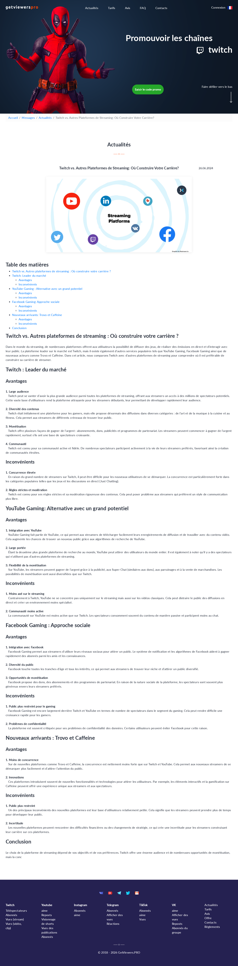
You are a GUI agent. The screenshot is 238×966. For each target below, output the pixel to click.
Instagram (80, 905)
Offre (208, 918)
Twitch (10, 905)
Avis (127, 8)
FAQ (143, 8)
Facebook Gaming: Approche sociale (36, 302)
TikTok (143, 905)
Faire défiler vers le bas (217, 86)
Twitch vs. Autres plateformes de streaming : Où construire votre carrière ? (61, 271)
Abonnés (11, 915)
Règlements (212, 927)
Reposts (46, 915)
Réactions (113, 923)
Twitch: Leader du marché (29, 275)
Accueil (13, 117)
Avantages (25, 280)
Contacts (161, 8)
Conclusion (19, 328)
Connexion (218, 7)
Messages (28, 117)
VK (174, 905)
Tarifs (111, 8)
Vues (142, 919)
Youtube (46, 905)
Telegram (113, 905)
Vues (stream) (15, 919)
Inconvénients (28, 284)
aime (44, 910)
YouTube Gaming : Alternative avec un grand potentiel (47, 288)
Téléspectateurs (16, 910)
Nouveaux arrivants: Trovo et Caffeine (37, 315)
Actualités (91, 8)
